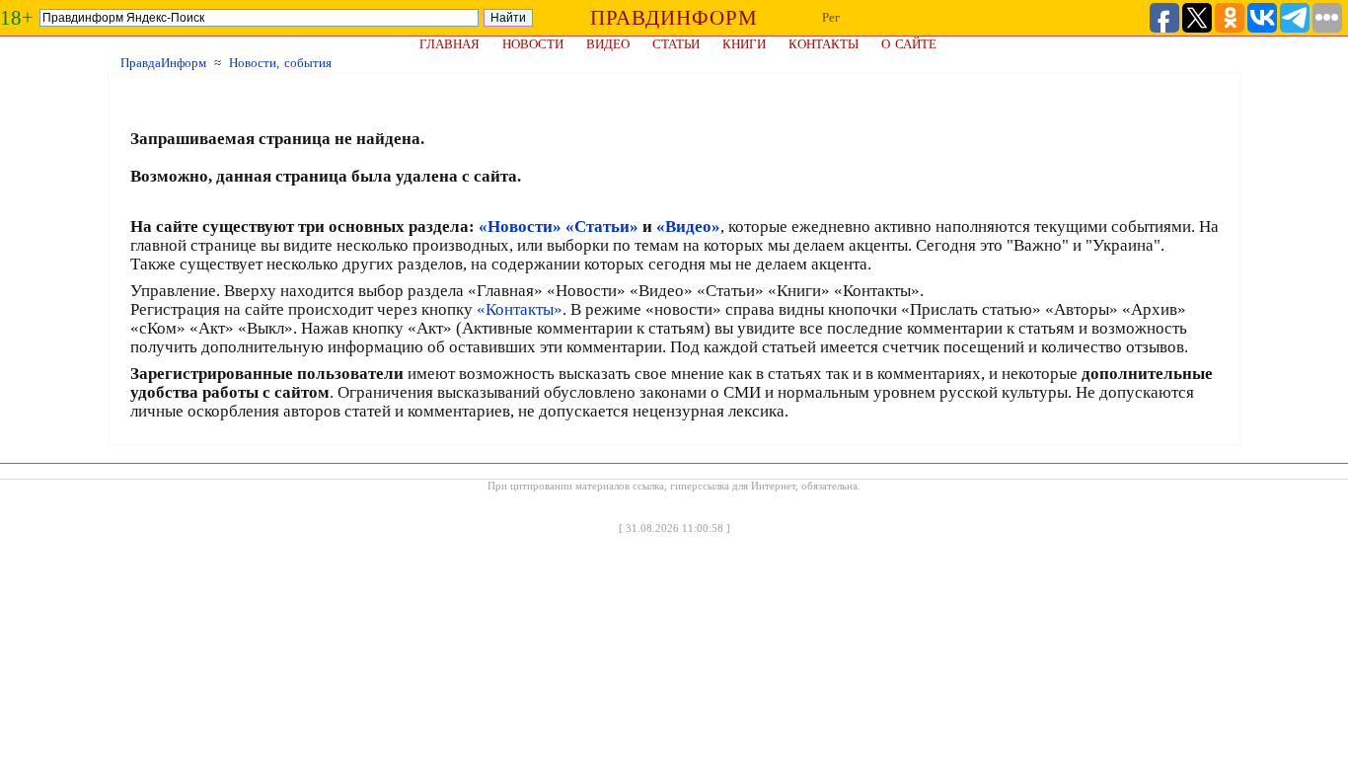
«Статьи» (601, 226)
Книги (744, 44)
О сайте (908, 44)
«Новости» (520, 226)
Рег (831, 17)
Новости (532, 44)
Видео (608, 44)
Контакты (823, 44)
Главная (449, 44)
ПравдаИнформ (163, 62)
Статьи (676, 44)
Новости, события (280, 62)
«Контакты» (519, 309)
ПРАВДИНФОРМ (674, 18)
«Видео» (688, 226)
